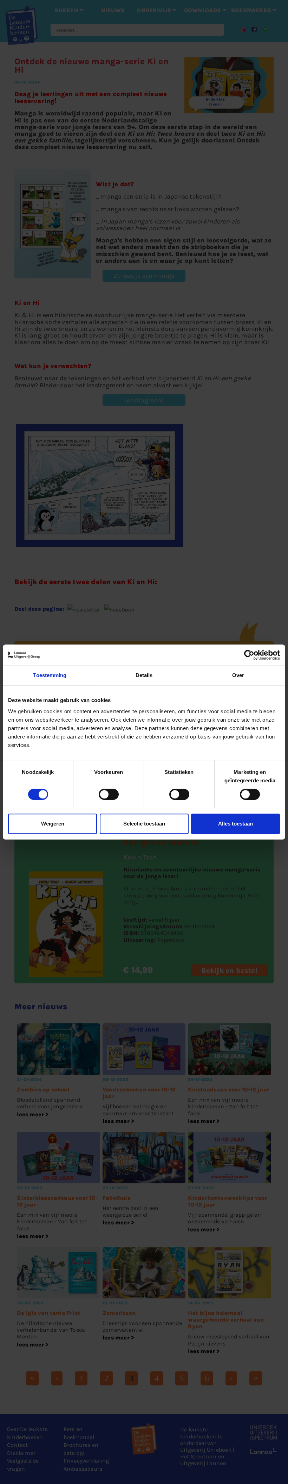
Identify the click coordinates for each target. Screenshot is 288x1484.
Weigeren (52, 824)
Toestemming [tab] (49, 675)
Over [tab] (238, 675)
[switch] (109, 794)
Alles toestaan (235, 824)
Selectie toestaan (144, 824)
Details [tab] (144, 675)
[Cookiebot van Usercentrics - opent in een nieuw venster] (249, 655)
